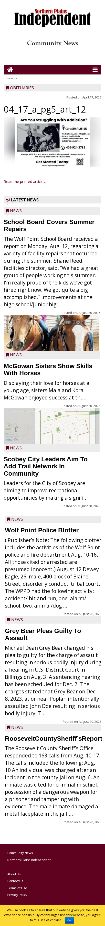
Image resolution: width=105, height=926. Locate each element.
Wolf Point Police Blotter (42, 530)
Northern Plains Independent (29, 860)
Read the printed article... (25, 181)
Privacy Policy (17, 895)
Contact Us (15, 881)
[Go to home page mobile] (8, 69)
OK (69, 920)
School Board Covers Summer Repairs (49, 225)
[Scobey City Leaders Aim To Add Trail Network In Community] (52, 427)
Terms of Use (17, 888)
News (16, 210)
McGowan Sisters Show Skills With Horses (48, 369)
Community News (20, 853)
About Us (14, 874)
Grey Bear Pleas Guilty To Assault (43, 634)
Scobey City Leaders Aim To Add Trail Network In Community (46, 466)
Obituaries (22, 87)
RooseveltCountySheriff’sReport (53, 738)
